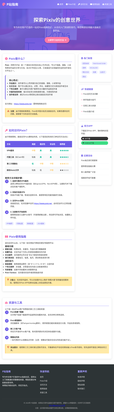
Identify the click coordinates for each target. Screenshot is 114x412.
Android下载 (89, 143)
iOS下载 (87, 139)
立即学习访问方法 (56, 40)
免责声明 (81, 377)
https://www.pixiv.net (23, 104)
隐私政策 (81, 385)
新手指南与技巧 (89, 100)
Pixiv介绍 (71, 4)
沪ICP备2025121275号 (57, 405)
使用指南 (96, 4)
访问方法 (84, 4)
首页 (61, 4)
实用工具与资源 (89, 105)
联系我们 (81, 388)
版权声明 (81, 381)
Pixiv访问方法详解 (90, 94)
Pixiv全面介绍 (88, 111)
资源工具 (108, 4)
